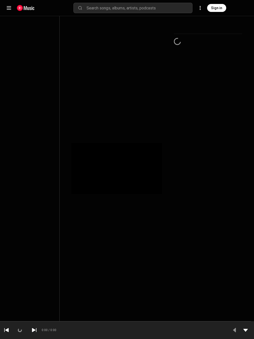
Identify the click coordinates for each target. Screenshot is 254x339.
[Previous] (6, 330)
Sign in (216, 8)
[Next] (34, 330)
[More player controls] (234, 330)
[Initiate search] (80, 8)
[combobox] (139, 8)
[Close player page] (245, 330)
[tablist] (208, 28)
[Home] (25, 8)
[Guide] (9, 8)
